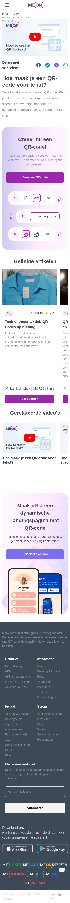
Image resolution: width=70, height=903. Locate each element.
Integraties (43, 686)
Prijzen (41, 676)
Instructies (43, 719)
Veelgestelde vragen (50, 713)
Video (16, 14)
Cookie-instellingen (17, 744)
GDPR (9, 750)
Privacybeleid (13, 719)
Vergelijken (44, 681)
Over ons (43, 666)
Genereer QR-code (35, 177)
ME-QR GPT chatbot (18, 681)
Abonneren (35, 808)
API (7, 671)
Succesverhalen (47, 734)
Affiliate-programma (17, 676)
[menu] (7, 5)
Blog (40, 724)
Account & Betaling (17, 713)
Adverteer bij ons (16, 686)
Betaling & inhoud (48, 671)
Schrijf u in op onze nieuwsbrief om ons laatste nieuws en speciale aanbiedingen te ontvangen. (34, 774)
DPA (8, 755)
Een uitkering (13, 666)
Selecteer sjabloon (35, 554)
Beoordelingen (46, 697)
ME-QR (5, 14)
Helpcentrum (45, 739)
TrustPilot (43, 692)
